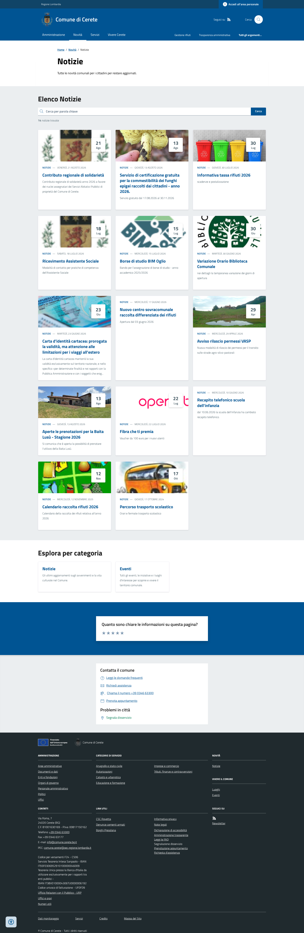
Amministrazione (53, 34)
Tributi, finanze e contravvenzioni (173, 771)
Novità (77, 34)
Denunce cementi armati (110, 824)
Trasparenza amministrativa (214, 35)
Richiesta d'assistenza (167, 853)
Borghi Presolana (106, 830)
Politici (42, 794)
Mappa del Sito (132, 918)
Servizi (95, 34)
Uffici (41, 800)
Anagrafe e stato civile (109, 766)
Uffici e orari (45, 898)
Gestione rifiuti (183, 35)
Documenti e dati (48, 771)
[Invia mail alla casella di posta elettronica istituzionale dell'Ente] (62, 842)
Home (60, 50)
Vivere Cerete (116, 34)
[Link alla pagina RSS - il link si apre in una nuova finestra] (229, 19)
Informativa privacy (165, 819)
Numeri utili (44, 904)
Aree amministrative (50, 766)
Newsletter (218, 823)
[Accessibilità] (11, 922)
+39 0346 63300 (59, 832)
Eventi (216, 795)
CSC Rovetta (103, 819)
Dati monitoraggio (48, 918)
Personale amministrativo (53, 788)
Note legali (160, 824)
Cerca (258, 111)
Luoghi (216, 789)
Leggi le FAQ (161, 839)
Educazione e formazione (110, 783)
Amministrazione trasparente (171, 835)
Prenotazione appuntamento (171, 848)
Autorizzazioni (104, 771)
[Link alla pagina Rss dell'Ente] (214, 818)
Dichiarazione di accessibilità (170, 830)
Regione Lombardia (51, 4)
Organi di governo (48, 783)
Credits (103, 918)
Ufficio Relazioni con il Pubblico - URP (59, 893)
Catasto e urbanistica (108, 777)
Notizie (46, 167)
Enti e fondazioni (48, 777)
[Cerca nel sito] (257, 19)
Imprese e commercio (166, 766)
